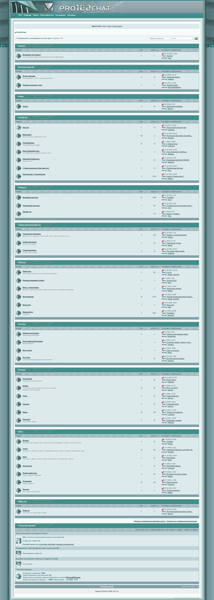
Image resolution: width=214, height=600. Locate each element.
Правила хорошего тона (32, 85)
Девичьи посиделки (31, 333)
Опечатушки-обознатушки (176, 127)
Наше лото (27, 271)
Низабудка (172, 336)
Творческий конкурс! (31, 206)
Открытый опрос (173, 404)
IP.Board (104, 591)
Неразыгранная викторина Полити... (180, 297)
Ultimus (170, 178)
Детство (26, 489)
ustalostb (171, 253)
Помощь (27, 15)
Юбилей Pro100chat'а (31, 159)
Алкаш (170, 444)
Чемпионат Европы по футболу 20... (180, 450)
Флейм (25, 386)
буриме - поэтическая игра (176, 235)
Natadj (170, 245)
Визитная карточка (26, 67)
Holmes (170, 237)
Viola (169, 307)
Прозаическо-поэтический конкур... (180, 206)
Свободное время (173, 77)
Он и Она (21, 324)
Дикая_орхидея (173, 274)
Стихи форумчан (29, 250)
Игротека (22, 262)
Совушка (171, 130)
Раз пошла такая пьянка (175, 251)
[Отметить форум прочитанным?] (18, 56)
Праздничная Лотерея (175, 168)
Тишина (171, 344)
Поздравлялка (28, 143)
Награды (71, 15)
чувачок (171, 79)
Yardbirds (170, 441)
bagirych (171, 361)
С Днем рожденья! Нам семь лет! (36, 168)
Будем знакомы (29, 76)
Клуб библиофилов (174, 466)
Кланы (21, 96)
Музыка (26, 440)
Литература (27, 466)
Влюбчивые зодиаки (174, 420)
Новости (26, 510)
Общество (22, 502)
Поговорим (27, 379)
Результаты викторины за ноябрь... (179, 136)
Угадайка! (170, 197)
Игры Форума (28, 297)
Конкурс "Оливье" (173, 214)
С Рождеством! (172, 144)
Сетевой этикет (172, 85)
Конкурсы (22, 188)
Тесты (25, 396)
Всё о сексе (27, 350)
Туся (169, 208)
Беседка (21, 370)
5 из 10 (169, 272)
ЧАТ (20, 15)
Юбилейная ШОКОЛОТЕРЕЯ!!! (178, 160)
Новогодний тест (173, 396)
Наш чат (26, 127)
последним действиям (47, 544)
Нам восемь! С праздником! (34, 174)
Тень (169, 58)
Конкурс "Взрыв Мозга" (175, 176)
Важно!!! (21, 46)
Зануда (170, 108)
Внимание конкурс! (30, 197)
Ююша (170, 476)
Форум (97, 591)
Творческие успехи (174, 243)
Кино (25, 457)
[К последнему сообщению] (163, 54)
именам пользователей (65, 544)
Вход (109, 26)
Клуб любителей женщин (33, 341)
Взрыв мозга (28, 312)
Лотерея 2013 (172, 280)
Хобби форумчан (30, 242)
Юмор (25, 412)
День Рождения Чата (31, 151)
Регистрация (117, 26)
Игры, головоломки (31, 287)
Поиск (36, 15)
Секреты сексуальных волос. (177, 334)
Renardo (171, 138)
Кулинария (27, 481)
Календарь (60, 15)
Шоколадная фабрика (175, 106)
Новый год (27, 212)
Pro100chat (21, 32)
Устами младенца (173, 490)
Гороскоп (26, 419)
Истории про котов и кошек (177, 474)
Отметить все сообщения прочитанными (182, 521)
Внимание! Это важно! (32, 55)
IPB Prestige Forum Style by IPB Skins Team (186, 598)
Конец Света (171, 380)
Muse (170, 460)
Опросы (26, 404)
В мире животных (30, 473)
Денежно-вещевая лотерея (33, 280)
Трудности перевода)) (175, 412)
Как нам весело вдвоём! (175, 358)
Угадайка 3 (171, 313)
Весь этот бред (172, 388)
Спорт (25, 449)
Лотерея (170, 56)
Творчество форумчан (32, 234)
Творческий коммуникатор (29, 225)
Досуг (20, 432)
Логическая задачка (174, 288)
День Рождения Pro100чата (177, 152)
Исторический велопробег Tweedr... (180, 511)
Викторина (27, 135)
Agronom (171, 315)
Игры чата (27, 305)
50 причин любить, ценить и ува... (179, 342)
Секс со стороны (173, 350)
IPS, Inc (116, 591)
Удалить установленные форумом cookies (150, 521)
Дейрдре (171, 154)
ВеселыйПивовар (174, 87)
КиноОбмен (171, 458)
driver (170, 200)
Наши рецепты (172, 482)
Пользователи (47, 15)
